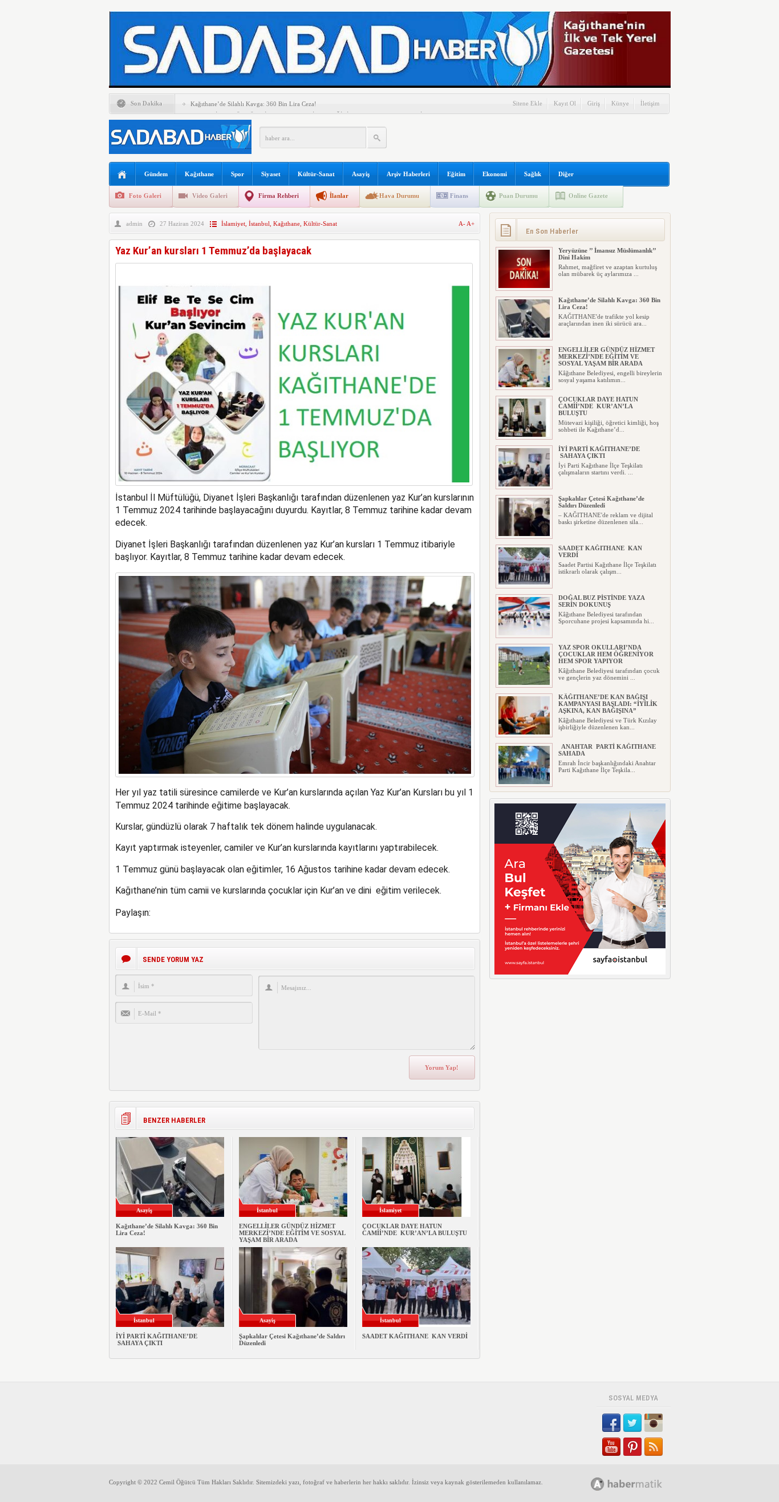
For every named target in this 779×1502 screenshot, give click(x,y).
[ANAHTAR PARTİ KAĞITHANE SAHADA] (524, 782)
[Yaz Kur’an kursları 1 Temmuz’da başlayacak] (294, 488)
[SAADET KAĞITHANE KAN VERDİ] (524, 583)
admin (134, 223)
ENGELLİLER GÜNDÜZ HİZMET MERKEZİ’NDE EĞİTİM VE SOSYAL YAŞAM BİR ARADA (292, 1233)
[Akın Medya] (597, 1484)
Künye (620, 103)
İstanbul (259, 223)
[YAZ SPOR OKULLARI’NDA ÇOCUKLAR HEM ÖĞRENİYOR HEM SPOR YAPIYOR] (524, 683)
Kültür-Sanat (316, 174)
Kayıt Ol (565, 103)
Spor (237, 174)
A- (462, 223)
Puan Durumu (518, 195)
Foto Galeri (145, 195)
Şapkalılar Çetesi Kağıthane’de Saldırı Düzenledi (601, 502)
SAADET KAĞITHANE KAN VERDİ (415, 1336)
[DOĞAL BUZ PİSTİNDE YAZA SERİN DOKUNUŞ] (524, 633)
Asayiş (361, 174)
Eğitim (456, 174)
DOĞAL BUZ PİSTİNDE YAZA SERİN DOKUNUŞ (601, 601)
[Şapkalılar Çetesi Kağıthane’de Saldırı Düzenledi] (524, 534)
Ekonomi (494, 174)
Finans (459, 195)
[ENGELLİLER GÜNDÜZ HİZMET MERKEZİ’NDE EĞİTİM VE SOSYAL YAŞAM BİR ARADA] (524, 385)
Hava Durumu (399, 195)
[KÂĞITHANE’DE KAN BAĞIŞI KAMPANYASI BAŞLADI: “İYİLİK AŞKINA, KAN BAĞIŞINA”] (524, 732)
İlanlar (339, 195)
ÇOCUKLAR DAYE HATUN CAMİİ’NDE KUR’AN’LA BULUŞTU (414, 1229)
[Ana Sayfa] (122, 175)
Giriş (593, 103)
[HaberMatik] (639, 1483)
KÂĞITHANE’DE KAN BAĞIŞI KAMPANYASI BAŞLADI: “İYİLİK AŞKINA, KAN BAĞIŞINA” (608, 703)
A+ (470, 223)
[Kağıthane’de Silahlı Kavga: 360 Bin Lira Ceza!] (524, 335)
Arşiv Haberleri (408, 174)
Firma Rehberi (278, 195)
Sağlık (532, 174)
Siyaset (271, 174)
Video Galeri (210, 195)
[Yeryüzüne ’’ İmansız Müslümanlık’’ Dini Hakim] (524, 286)
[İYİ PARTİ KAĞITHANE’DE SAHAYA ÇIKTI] (524, 484)
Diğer (566, 174)
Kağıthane (199, 174)
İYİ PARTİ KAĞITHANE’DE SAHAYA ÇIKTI (156, 1339)
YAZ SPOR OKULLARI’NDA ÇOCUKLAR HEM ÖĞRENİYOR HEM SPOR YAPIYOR (606, 654)
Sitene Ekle (527, 103)
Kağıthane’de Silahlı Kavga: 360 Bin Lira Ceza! (253, 103)
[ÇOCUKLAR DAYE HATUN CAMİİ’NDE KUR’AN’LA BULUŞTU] (524, 435)
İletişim (650, 103)
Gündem (156, 174)
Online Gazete (588, 195)
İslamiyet (233, 223)
